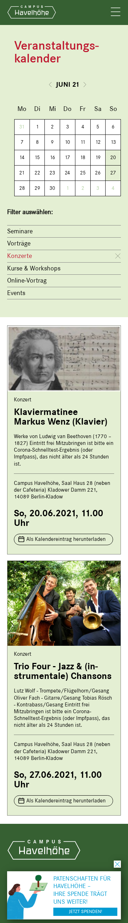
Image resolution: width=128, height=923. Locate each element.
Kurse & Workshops (33, 268)
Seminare (20, 231)
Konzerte (19, 256)
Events (16, 293)
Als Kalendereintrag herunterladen (66, 539)
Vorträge (19, 243)
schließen (117, 864)
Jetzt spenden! (85, 911)
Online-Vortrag (27, 280)
